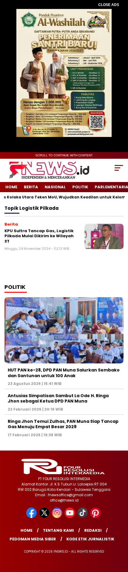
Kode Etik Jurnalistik (90, 539)
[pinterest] (96, 516)
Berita (31, 187)
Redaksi (93, 530)
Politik (80, 187)
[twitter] (45, 516)
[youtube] (70, 516)
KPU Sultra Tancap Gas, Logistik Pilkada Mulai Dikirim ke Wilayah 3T (39, 236)
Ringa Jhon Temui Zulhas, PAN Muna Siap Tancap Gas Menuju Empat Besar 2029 (63, 424)
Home (11, 187)
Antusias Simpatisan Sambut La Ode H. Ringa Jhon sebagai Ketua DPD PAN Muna (58, 398)
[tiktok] (83, 516)
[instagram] (57, 516)
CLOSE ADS (108, 5)
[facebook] (32, 516)
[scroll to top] (119, 537)
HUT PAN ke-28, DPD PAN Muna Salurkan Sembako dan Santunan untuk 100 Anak (64, 372)
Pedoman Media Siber (33, 539)
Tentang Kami (58, 530)
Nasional (55, 187)
